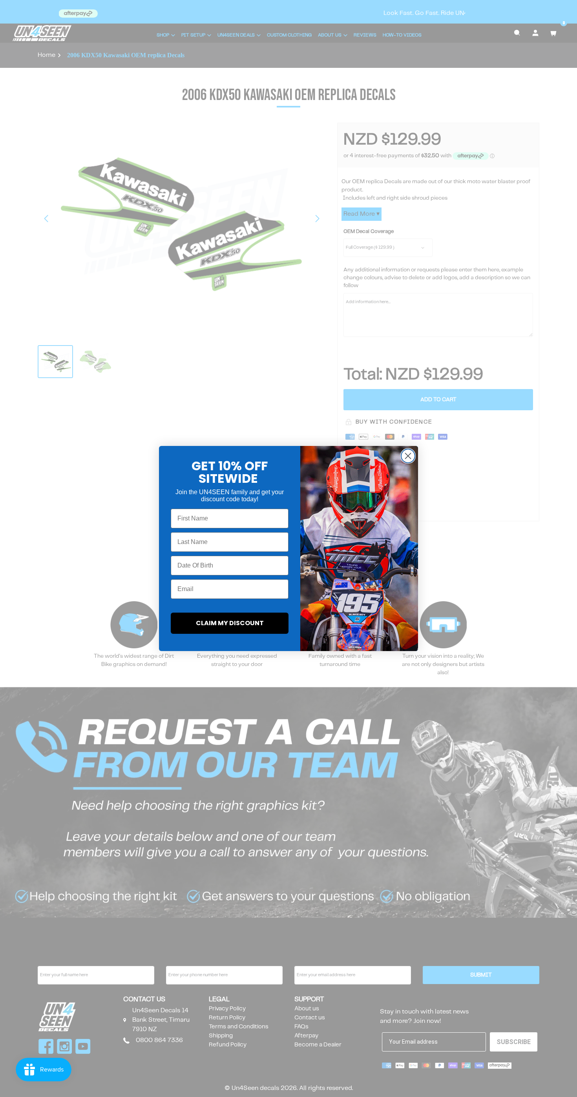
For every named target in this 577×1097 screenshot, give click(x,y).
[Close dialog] (408, 456)
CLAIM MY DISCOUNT (230, 623)
